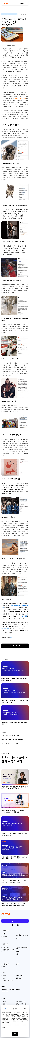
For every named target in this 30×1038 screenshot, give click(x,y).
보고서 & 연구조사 (5, 964)
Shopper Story (5, 629)
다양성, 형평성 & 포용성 (21, 1004)
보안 (17, 954)
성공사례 (3, 934)
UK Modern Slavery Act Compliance (7, 990)
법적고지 (3, 978)
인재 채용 (3, 1001)
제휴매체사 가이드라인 (7, 981)
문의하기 (22, 3)
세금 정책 (18, 989)
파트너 (17, 938)
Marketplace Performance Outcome (22, 934)
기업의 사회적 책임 (20, 1001)
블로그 (17, 964)
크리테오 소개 (4, 1004)
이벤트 (3, 966)
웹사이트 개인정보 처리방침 (7, 950)
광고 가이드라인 (20, 975)
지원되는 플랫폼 (20, 978)
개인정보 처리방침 (5, 947)
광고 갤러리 (4, 936)
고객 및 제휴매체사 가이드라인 (22, 948)
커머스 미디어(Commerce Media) (9, 14)
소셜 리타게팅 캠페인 (21, 616)
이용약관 (3, 975)
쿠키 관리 (18, 951)
